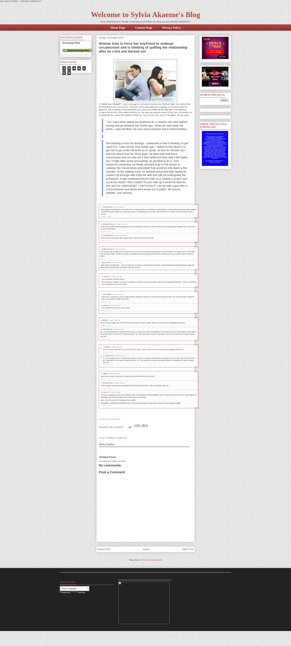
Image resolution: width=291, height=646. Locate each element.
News (119, 419)
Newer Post (104, 549)
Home (146, 549)
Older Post (187, 549)
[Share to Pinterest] (146, 425)
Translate (81, 592)
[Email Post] (129, 427)
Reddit (104, 104)
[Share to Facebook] (143, 425)
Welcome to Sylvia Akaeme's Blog (145, 14)
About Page (117, 27)
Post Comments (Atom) (151, 560)
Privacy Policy (171, 27)
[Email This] (135, 425)
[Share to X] (140, 425)
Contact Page (143, 27)
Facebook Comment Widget (108, 419)
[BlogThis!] (138, 425)
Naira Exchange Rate (78, 50)
